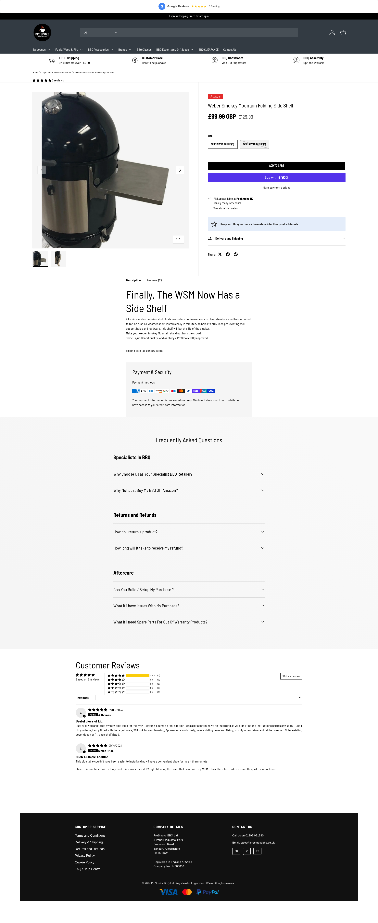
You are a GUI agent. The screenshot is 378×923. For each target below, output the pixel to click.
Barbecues (39, 49)
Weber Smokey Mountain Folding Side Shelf (95, 72)
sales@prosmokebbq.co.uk (258, 842)
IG (247, 851)
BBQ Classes (144, 49)
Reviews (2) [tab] (154, 280)
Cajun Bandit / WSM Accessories (56, 72)
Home (35, 72)
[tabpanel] (189, 320)
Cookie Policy (84, 862)
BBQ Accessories (98, 49)
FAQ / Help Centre (87, 869)
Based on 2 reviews (88, 679)
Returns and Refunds (90, 849)
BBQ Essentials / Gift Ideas (172, 49)
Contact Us (229, 49)
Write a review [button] (291, 676)
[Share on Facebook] (228, 254)
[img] (98, 710)
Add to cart (276, 165)
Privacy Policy (85, 855)
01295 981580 (255, 835)
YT (257, 851)
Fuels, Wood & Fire (66, 49)
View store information (225, 208)
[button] (343, 32)
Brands (122, 49)
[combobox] (189, 32)
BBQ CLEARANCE (208, 49)
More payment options (276, 187)
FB (236, 851)
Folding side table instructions (145, 350)
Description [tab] (133, 280)
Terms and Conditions (90, 835)
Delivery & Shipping (89, 842)
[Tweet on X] (220, 254)
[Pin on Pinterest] (236, 254)
